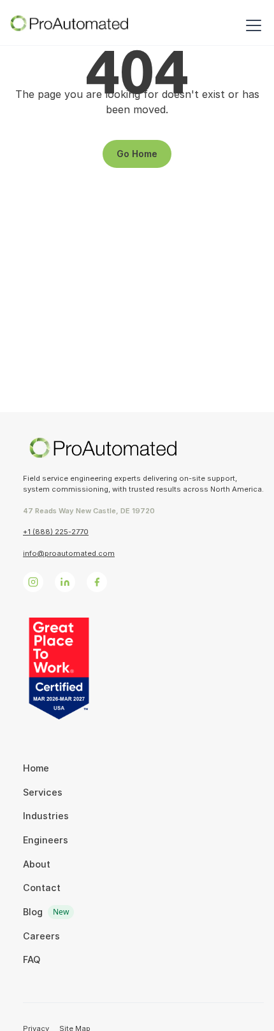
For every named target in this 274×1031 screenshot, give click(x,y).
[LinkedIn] (65, 582)
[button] (251, 25)
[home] (69, 25)
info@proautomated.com (69, 553)
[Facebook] (97, 582)
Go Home (137, 153)
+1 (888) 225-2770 (56, 531)
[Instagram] (33, 582)
